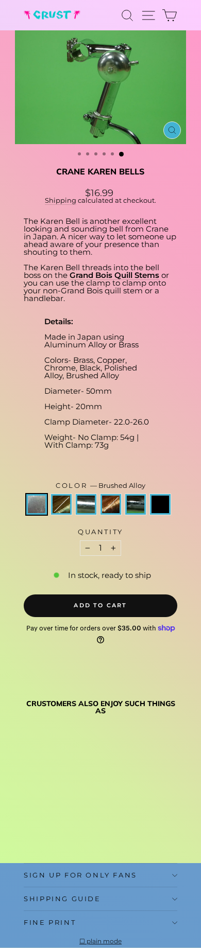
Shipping (60, 200)
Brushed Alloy (36, 504)
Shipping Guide (62, 898)
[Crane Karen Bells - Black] (30, 830)
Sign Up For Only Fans (80, 875)
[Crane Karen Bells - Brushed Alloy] (30, 820)
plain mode (104, 941)
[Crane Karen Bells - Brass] (41, 820)
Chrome (86, 504)
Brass (61, 504)
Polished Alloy (135, 504)
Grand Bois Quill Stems (114, 275)
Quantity (100, 532)
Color (100, 485)
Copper (110, 504)
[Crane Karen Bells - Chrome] (53, 820)
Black (160, 504)
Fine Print (50, 922)
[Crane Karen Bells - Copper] (65, 820)
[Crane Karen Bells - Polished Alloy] (77, 820)
